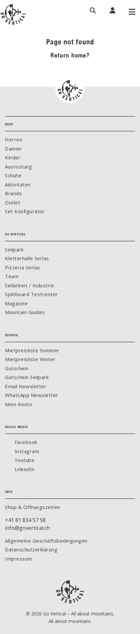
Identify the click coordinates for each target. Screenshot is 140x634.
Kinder (13, 157)
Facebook (25, 442)
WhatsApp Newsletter (31, 395)
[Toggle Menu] (132, 12)
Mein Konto (18, 404)
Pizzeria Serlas (22, 267)
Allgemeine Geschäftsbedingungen (46, 540)
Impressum (18, 558)
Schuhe (13, 175)
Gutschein (17, 368)
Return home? (70, 55)
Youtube (24, 460)
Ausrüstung (18, 166)
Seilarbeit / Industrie (29, 285)
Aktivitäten (18, 184)
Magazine (16, 303)
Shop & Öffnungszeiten (32, 507)
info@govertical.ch (27, 527)
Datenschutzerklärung (31, 549)
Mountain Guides (25, 312)
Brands (13, 193)
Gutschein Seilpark (27, 377)
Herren (13, 139)
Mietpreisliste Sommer (32, 350)
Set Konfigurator (25, 211)
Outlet (12, 202)
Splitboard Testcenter (31, 294)
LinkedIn (24, 469)
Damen (13, 148)
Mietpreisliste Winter (30, 359)
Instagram (26, 451)
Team (12, 276)
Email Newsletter (25, 386)
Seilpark (14, 249)
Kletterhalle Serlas (27, 258)
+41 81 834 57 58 (25, 520)
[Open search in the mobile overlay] (93, 10)
